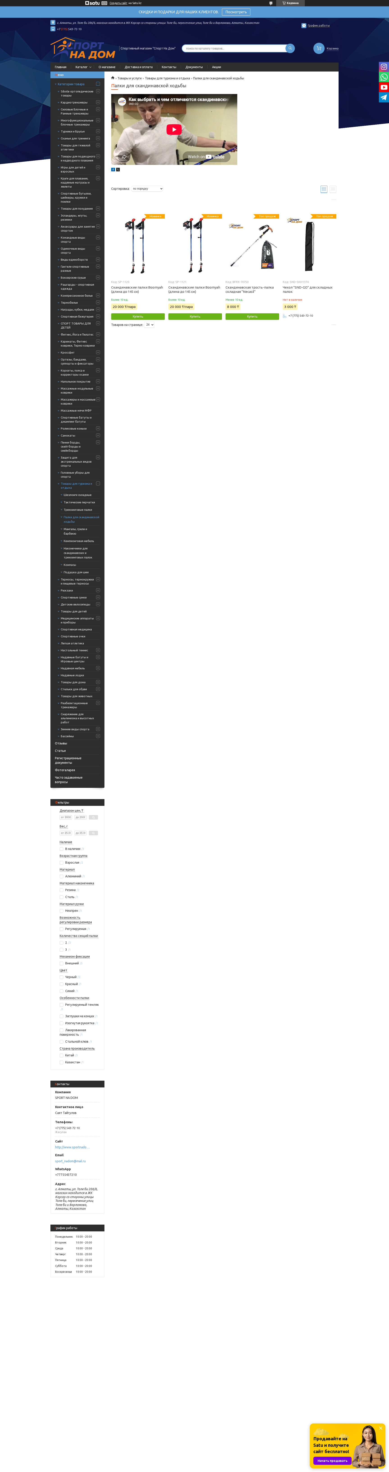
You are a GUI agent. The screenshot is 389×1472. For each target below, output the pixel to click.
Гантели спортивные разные (75, 268)
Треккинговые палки (78, 509)
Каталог (82, 67)
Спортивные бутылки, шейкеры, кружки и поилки (76, 197)
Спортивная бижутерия (77, 316)
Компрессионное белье (77, 295)
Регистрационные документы (68, 760)
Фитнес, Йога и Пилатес (77, 334)
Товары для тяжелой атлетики (75, 147)
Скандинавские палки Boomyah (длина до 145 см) (137, 289)
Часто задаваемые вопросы (69, 780)
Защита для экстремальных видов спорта (76, 461)
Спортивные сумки (74, 597)
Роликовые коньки (74, 428)
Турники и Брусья (73, 131)
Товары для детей (74, 611)
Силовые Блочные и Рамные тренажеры (74, 111)
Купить (138, 316)
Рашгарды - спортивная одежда (77, 286)
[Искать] (290, 48)
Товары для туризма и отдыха (76, 485)
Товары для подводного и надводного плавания (78, 158)
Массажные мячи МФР (76, 410)
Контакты (169, 67)
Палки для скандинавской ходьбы (81, 519)
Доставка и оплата (139, 67)
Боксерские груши (73, 277)
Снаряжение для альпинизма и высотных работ (77, 718)
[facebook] (113, 170)
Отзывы (61, 743)
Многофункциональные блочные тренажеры (77, 122)
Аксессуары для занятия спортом (78, 228)
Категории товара (71, 84)
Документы (194, 67)
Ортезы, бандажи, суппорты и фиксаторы (77, 361)
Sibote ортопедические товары (77, 93)
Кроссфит (68, 352)
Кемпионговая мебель (79, 540)
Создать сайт (118, 3)
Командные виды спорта (73, 239)
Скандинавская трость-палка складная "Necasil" (250, 289)
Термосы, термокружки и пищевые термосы (77, 581)
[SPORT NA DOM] (82, 48)
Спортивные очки (73, 636)
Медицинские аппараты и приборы (77, 620)
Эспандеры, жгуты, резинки (74, 217)
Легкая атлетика (72, 643)
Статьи (60, 751)
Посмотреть (236, 12)
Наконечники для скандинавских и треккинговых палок (78, 553)
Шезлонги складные (78, 494)
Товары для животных (77, 696)
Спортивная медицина (76, 629)
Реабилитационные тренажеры (74, 705)
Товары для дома (73, 682)
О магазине (107, 67)
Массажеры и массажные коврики (78, 401)
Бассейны (67, 736)
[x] (118, 170)
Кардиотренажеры (74, 102)
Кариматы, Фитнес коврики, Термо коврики (78, 343)
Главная (60, 67)
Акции (216, 67)
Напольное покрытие (75, 381)
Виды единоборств (74, 259)
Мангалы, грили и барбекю (75, 531)
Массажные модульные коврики (77, 390)
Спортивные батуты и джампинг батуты (76, 419)
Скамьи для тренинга (75, 138)
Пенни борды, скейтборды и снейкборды (71, 446)
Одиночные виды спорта (73, 250)
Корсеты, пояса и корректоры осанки (75, 372)
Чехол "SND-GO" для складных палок (307, 289)
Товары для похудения (77, 208)
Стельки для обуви (74, 689)
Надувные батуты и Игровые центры (74, 659)
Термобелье (69, 302)
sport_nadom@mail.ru (70, 1161)
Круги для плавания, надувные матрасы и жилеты (75, 182)
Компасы (70, 564)
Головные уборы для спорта (75, 474)
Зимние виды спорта (75, 729)
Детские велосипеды (75, 604)
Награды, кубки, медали (77, 309)
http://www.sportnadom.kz (73, 1147)
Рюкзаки (67, 590)
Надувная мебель (73, 668)
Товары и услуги (130, 78)
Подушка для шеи (76, 572)
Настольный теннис (74, 650)
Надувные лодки (72, 675)
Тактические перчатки (79, 502)
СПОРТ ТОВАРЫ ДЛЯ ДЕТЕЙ (76, 325)
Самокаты (68, 435)
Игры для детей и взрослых (73, 169)
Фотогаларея (65, 770)
